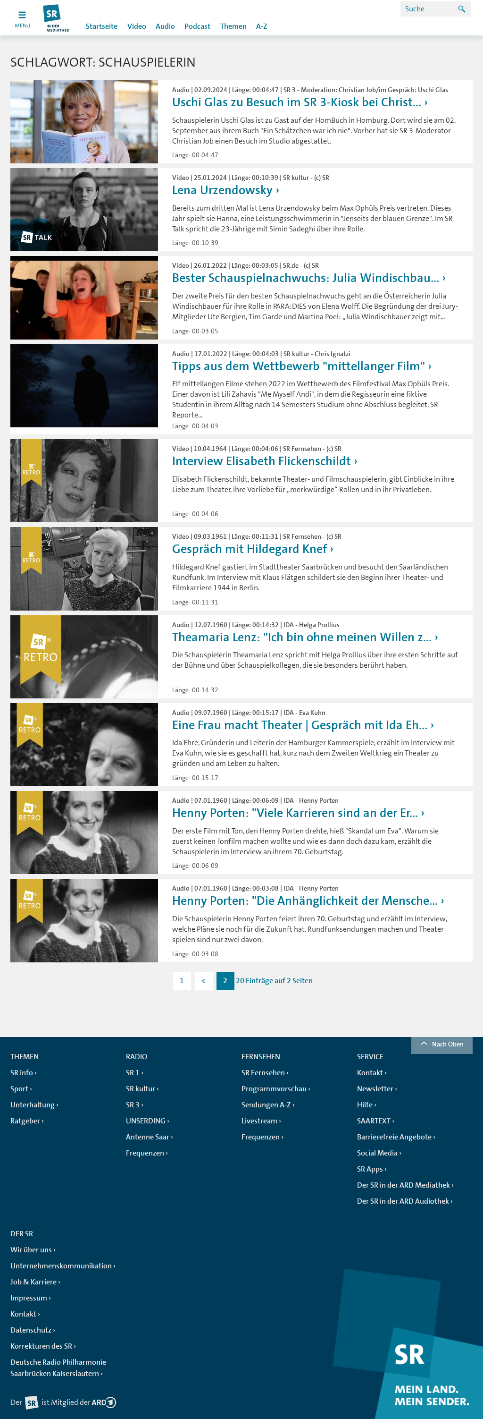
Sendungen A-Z (266, 1105)
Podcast (197, 26)
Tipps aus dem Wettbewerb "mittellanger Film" (298, 366)
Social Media (377, 1153)
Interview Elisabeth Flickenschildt (261, 461)
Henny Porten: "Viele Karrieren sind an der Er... (295, 813)
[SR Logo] (56, 17)
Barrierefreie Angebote (394, 1137)
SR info (21, 1073)
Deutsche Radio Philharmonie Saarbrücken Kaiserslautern (58, 1368)
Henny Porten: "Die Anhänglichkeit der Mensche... (305, 901)
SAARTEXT (374, 1121)
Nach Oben (448, 1044)
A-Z (261, 26)
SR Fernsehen (263, 1073)
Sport (19, 1089)
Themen (233, 26)
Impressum (28, 1298)
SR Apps (370, 1169)
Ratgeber (25, 1121)
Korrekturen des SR (41, 1346)
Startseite (101, 26)
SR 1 (133, 1073)
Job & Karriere (33, 1282)
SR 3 (133, 1105)
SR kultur (140, 1089)
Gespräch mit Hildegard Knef (249, 549)
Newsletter (375, 1089)
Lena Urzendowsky (222, 190)
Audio (165, 26)
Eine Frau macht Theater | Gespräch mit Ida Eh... (299, 725)
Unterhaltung (32, 1105)
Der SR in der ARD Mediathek (403, 1185)
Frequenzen (145, 1153)
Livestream (259, 1121)
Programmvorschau (274, 1089)
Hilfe (365, 1105)
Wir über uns (31, 1250)
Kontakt (370, 1073)
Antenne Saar (147, 1137)
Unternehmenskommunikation (61, 1266)
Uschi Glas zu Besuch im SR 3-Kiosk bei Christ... (296, 102)
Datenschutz (30, 1330)
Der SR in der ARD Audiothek (403, 1201)
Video (136, 26)
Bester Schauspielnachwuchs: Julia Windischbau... (305, 278)
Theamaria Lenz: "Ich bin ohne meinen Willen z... (302, 637)
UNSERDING (146, 1121)
